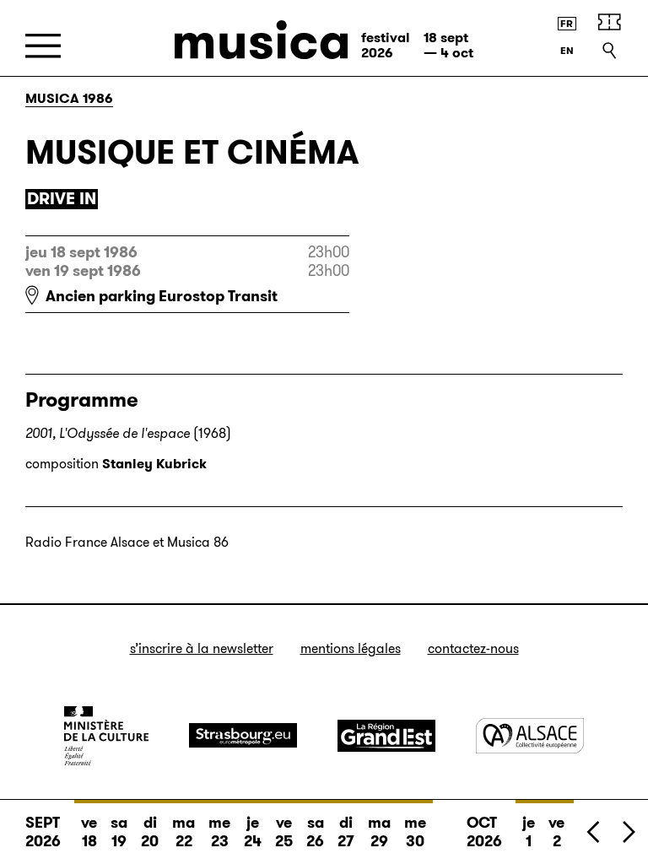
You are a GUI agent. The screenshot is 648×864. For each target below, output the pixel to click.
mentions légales (350, 648)
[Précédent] (594, 831)
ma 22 (183, 832)
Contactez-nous (473, 648)
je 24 (253, 832)
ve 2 (556, 832)
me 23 (219, 832)
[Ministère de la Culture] (106, 735)
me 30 (415, 832)
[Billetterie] (609, 22)
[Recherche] (609, 50)
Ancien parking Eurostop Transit (162, 296)
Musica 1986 (69, 98)
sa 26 (315, 832)
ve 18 (89, 832)
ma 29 (379, 832)
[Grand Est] (386, 736)
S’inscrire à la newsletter (201, 648)
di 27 (346, 832)
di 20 (150, 832)
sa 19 (119, 832)
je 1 (528, 832)
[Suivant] (628, 831)
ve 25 (284, 832)
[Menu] (43, 46)
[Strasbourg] (243, 735)
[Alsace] (530, 735)
